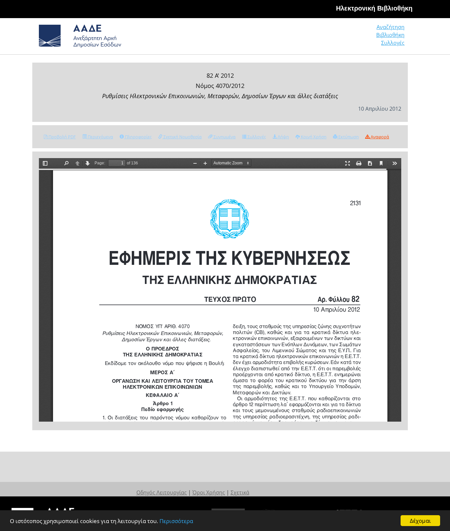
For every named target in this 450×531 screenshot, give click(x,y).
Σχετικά (240, 492)
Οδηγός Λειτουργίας (161, 492)
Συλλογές (393, 42)
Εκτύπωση (348, 137)
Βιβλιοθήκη (390, 35)
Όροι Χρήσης (208, 492)
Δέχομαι (420, 520)
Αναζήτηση (391, 27)
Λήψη (283, 137)
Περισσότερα (176, 521)
